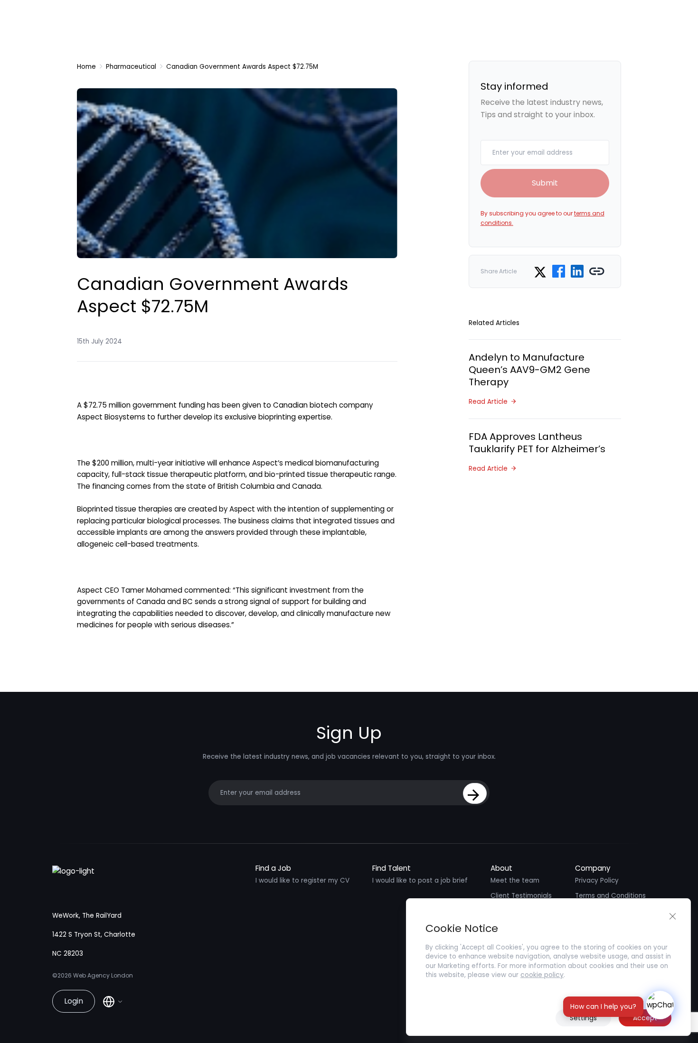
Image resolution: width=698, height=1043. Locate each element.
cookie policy (542, 974)
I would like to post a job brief (420, 880)
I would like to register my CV (302, 880)
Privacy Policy (597, 880)
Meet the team (514, 880)
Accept (645, 1018)
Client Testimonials (521, 895)
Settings (583, 1018)
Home (86, 66)
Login (73, 1001)
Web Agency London (103, 975)
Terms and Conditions (610, 895)
